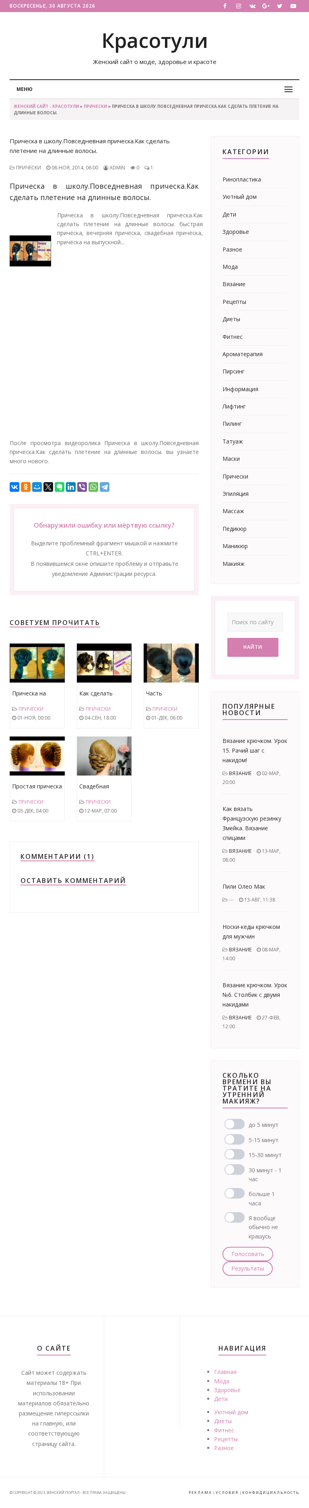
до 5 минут (263, 1124)
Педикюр (234, 528)
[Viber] (82, 487)
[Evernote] (59, 487)
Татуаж (232, 441)
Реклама (200, 1492)
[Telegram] (104, 487)
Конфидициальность (270, 1492)
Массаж (233, 511)
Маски (231, 458)
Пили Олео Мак (243, 886)
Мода (230, 266)
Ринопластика (241, 179)
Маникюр (235, 546)
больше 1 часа (262, 1198)
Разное (232, 249)
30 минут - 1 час (265, 1174)
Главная (225, 1372)
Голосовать (247, 1254)
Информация (240, 389)
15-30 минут (265, 1155)
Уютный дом (239, 196)
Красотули (154, 40)
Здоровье (235, 231)
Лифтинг (234, 406)
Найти (252, 647)
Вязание (233, 284)
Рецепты (234, 301)
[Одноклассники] (26, 487)
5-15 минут (263, 1140)
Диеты (231, 319)
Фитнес (232, 336)
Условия (227, 1492)
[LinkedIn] (71, 487)
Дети (229, 214)
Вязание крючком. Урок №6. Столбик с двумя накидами (254, 994)
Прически (95, 106)
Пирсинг (233, 371)
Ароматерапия (242, 354)
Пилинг (232, 423)
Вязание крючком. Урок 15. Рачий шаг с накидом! (254, 750)
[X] (48, 487)
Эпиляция (235, 493)
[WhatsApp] (93, 487)
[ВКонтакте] (14, 487)
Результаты (247, 1268)
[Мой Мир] (37, 487)
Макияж (233, 563)
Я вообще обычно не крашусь (263, 1227)
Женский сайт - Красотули (46, 106)
